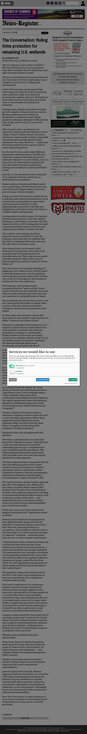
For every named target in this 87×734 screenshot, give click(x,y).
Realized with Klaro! (70, 383)
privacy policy (17, 360)
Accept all (73, 380)
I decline (13, 380)
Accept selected (43, 380)
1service (20, 368)
